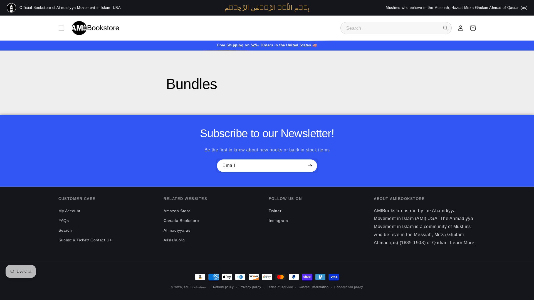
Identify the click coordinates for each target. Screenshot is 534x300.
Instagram (278, 220)
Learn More (462, 242)
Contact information (313, 287)
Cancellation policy (348, 287)
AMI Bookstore (195, 287)
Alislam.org (174, 240)
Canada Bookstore (181, 220)
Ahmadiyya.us (177, 230)
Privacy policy (250, 287)
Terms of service (280, 287)
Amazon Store (177, 211)
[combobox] (396, 28)
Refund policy (223, 287)
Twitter (275, 211)
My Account (69, 211)
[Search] (445, 28)
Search (65, 230)
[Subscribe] (310, 165)
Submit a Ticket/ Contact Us (85, 240)
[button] (61, 28)
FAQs (63, 220)
